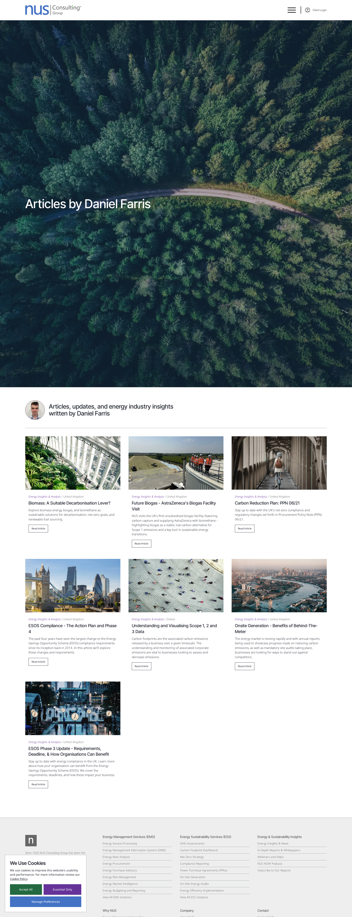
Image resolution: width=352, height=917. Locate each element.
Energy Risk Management (119, 877)
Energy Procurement (116, 863)
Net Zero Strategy (192, 857)
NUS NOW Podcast (269, 863)
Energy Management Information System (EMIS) (134, 850)
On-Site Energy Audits (194, 884)
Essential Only (62, 889)
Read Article (38, 528)
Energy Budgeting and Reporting (124, 890)
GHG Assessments (192, 843)
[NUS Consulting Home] (53, 10)
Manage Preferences (46, 902)
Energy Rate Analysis (116, 857)
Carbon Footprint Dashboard (199, 850)
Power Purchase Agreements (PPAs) (203, 870)
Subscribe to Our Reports (274, 870)
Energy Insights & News (272, 843)
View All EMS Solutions (117, 897)
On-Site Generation (192, 877)
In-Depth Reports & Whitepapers (278, 850)
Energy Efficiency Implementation (202, 890)
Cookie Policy (18, 879)
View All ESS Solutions (194, 897)
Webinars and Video (270, 857)
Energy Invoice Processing (120, 843)
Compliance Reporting (194, 863)
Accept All (26, 889)
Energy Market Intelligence (120, 884)
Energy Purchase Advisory (120, 870)
